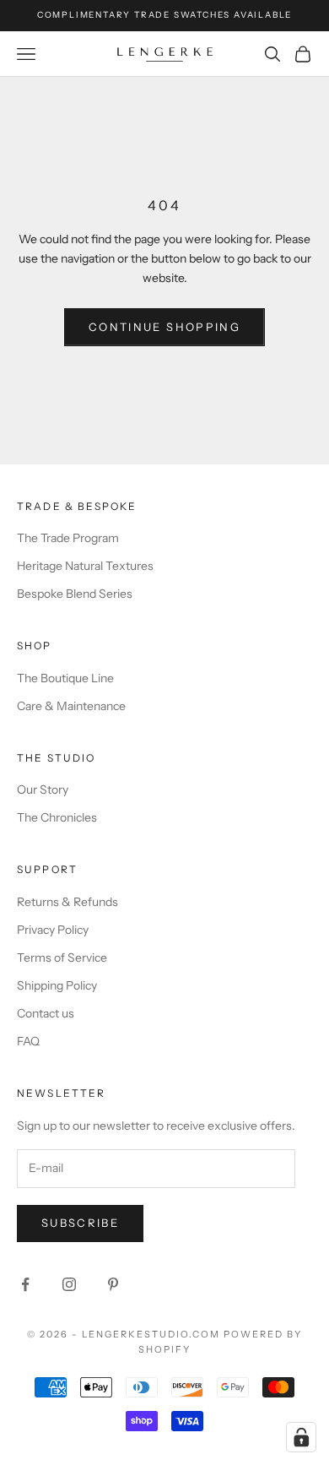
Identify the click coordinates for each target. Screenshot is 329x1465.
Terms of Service (62, 957)
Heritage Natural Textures (85, 565)
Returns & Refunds (67, 901)
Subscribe (80, 1222)
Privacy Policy (53, 929)
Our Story (42, 789)
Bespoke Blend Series (74, 593)
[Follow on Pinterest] (113, 1284)
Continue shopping (164, 327)
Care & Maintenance (71, 706)
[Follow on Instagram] (69, 1284)
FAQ (28, 1041)
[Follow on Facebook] (25, 1284)
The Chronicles (57, 817)
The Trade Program (68, 537)
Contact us (45, 1013)
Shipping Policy (57, 985)
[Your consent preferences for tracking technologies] (301, 1437)
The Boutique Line (65, 678)
